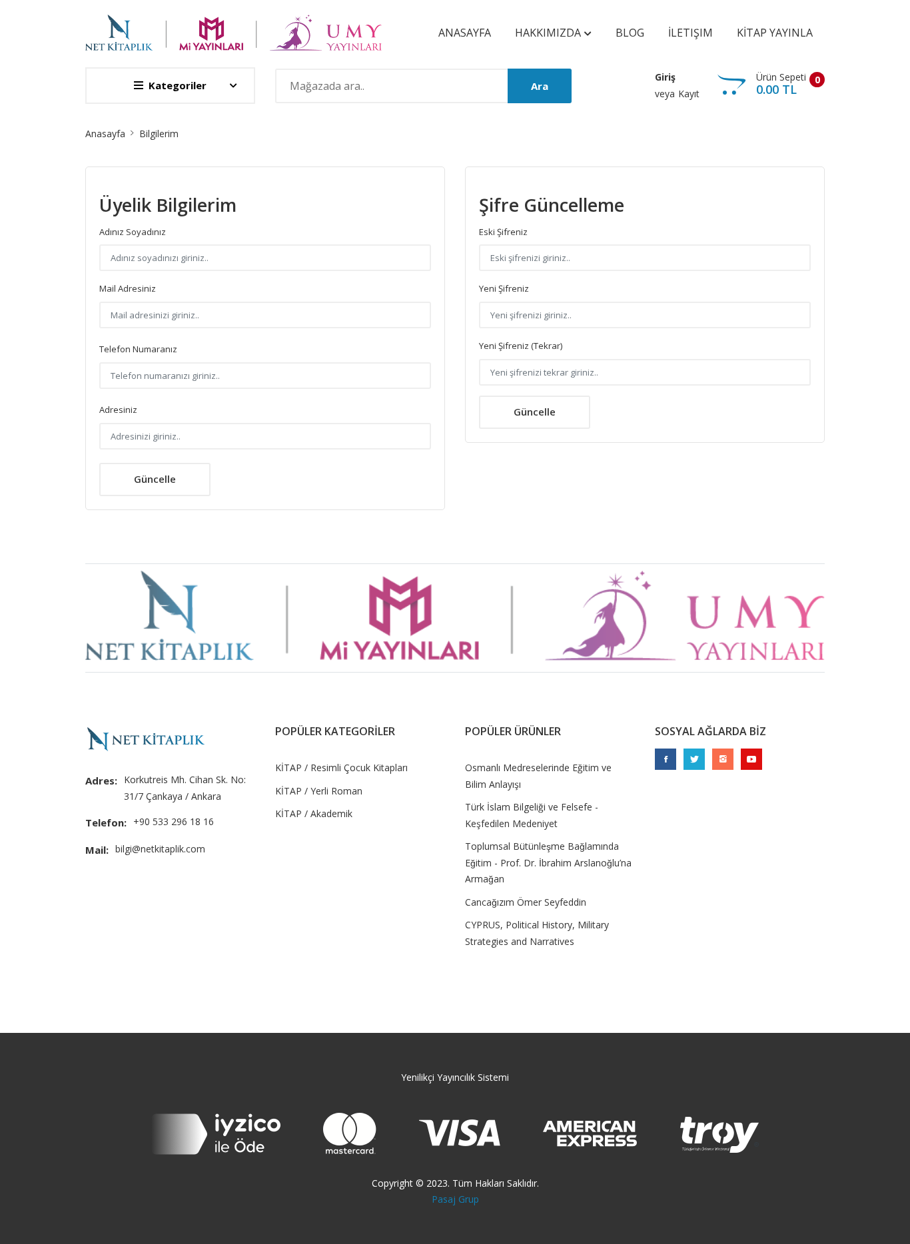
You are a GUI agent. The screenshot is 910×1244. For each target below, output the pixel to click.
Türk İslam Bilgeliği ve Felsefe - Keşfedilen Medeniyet (531, 815)
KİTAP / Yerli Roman (318, 790)
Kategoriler (178, 85)
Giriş (665, 77)
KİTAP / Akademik (313, 813)
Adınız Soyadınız (132, 232)
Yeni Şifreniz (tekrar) (520, 346)
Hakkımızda (549, 32)
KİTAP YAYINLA (775, 32)
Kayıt (688, 93)
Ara (539, 86)
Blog (630, 32)
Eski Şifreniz (503, 232)
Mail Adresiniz (127, 288)
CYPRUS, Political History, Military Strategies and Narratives (537, 933)
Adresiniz (118, 410)
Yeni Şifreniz (504, 288)
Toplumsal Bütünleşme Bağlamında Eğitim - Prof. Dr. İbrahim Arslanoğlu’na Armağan (548, 862)
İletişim (690, 32)
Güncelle (155, 478)
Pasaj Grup (455, 1199)
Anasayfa (464, 32)
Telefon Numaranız (138, 349)
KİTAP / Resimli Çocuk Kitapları (341, 767)
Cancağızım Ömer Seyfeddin (525, 902)
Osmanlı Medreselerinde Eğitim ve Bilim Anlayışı (538, 775)
